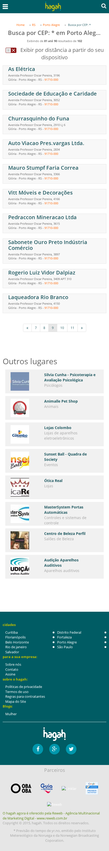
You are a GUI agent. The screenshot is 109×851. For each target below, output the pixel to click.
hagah (53, 6)
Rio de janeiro (16, 647)
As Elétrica (21, 69)
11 (72, 328)
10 (62, 328)
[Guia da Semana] (46, 788)
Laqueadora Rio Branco (38, 297)
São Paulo (65, 647)
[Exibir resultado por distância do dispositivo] (11, 50)
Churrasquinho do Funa (38, 118)
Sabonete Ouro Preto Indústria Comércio (47, 244)
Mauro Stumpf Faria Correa (43, 167)
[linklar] (69, 788)
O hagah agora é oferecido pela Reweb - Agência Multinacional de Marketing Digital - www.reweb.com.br (51, 816)
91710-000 (51, 80)
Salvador (12, 652)
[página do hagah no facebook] (38, 749)
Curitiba (11, 632)
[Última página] (82, 328)
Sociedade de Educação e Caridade (52, 93)
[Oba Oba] (21, 788)
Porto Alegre (67, 642)
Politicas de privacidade (23, 686)
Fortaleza (64, 637)
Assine (10, 674)
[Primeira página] (27, 328)
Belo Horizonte (17, 642)
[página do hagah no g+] (54, 749)
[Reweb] (54, 804)
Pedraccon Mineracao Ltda (42, 217)
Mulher (11, 714)
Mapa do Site (15, 701)
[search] (103, 5)
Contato (11, 669)
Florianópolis (15, 637)
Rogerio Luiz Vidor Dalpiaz (41, 272)
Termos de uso (17, 691)
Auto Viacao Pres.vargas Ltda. (46, 143)
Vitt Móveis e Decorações (40, 192)
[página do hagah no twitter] (71, 749)
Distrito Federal (69, 632)
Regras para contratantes (25, 696)
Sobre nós (13, 664)
